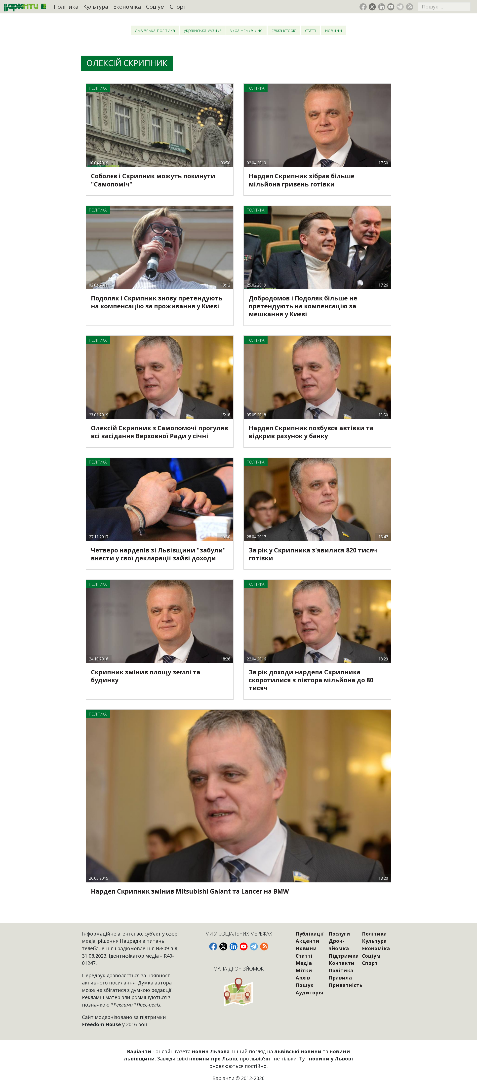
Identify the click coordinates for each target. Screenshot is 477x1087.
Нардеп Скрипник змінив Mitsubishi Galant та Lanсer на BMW (190, 891)
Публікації (310, 933)
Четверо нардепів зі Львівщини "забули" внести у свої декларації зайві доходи (158, 554)
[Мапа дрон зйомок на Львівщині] (238, 991)
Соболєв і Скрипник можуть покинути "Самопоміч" (153, 180)
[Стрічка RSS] (409, 6)
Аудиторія (309, 992)
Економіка (127, 6)
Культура (95, 6)
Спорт (178, 6)
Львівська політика (155, 30)
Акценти (307, 941)
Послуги (339, 933)
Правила (340, 977)
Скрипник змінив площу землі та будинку (145, 676)
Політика (66, 6)
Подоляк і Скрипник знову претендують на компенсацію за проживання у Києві (157, 302)
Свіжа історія (284, 30)
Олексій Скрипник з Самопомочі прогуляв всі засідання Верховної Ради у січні (159, 432)
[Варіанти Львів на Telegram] (400, 6)
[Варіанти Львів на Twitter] (372, 6)
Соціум (155, 6)
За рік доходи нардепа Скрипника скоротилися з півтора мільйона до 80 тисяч (311, 680)
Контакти (342, 963)
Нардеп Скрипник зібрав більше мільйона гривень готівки (302, 180)
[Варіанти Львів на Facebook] (363, 6)
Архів (303, 977)
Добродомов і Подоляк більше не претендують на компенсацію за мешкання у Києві (303, 306)
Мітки (304, 970)
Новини (333, 30)
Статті (310, 30)
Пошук (305, 985)
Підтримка (343, 955)
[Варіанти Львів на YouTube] (391, 6)
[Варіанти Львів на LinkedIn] (381, 6)
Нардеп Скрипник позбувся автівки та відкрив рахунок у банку (311, 432)
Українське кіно (246, 30)
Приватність (345, 985)
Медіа (304, 963)
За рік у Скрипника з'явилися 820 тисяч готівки (313, 554)
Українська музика (203, 30)
